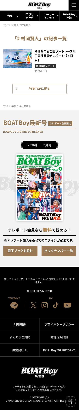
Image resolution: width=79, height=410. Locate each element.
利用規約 (20, 324)
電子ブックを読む (20, 250)
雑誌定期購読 (59, 337)
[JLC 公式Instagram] (45, 305)
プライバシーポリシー (59, 324)
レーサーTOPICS (49, 15)
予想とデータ (30, 15)
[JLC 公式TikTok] (55, 305)
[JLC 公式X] (33, 305)
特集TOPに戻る (39, 88)
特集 (9, 16)
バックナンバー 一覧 (58, 250)
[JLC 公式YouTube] (67, 305)
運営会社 (18, 350)
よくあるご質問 (20, 337)
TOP (71, 403)
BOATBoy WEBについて (59, 350)
